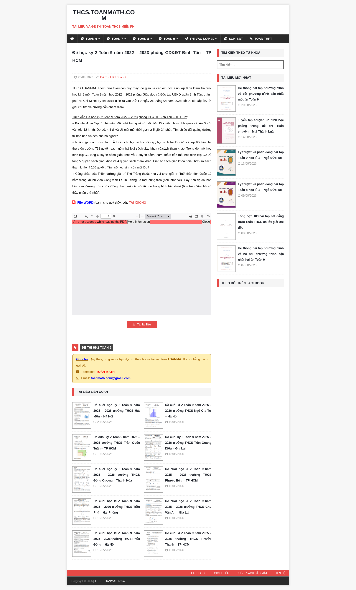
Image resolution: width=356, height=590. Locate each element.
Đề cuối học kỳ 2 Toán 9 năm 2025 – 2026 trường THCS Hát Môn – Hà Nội (116, 410)
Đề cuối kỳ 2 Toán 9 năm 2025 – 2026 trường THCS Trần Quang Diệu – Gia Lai (188, 442)
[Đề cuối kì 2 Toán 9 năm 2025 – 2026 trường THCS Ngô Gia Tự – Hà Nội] (154, 415)
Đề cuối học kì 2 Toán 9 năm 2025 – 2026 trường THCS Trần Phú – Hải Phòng (116, 506)
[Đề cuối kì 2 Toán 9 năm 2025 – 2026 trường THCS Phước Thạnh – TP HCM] (154, 543)
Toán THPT (262, 39)
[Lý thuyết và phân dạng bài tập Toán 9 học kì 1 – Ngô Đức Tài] (226, 163)
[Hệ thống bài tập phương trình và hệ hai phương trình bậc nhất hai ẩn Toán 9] (226, 259)
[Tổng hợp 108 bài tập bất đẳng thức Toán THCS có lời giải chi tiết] (226, 227)
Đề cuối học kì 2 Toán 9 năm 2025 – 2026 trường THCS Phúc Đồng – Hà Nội (116, 538)
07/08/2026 (248, 265)
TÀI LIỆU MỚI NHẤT (236, 77)
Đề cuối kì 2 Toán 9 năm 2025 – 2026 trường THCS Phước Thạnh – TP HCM (188, 538)
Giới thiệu (221, 573)
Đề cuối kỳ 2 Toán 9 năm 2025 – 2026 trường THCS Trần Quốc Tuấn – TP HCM (116, 442)
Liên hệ (280, 573)
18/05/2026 (176, 454)
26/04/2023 (85, 77)
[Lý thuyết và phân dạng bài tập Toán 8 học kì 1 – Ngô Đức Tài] (226, 195)
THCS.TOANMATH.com (110, 581)
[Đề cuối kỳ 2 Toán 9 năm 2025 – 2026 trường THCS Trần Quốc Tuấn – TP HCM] (82, 447)
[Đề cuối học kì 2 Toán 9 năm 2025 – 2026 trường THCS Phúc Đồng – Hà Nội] (82, 543)
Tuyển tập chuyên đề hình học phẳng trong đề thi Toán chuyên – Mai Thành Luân (261, 125)
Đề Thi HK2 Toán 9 (113, 77)
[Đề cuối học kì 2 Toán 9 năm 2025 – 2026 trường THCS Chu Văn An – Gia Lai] (154, 511)
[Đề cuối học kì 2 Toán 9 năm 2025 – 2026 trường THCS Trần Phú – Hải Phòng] (82, 511)
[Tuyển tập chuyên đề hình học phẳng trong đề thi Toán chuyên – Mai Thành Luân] (226, 130)
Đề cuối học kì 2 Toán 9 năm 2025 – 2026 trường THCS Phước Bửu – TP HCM (188, 474)
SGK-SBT (235, 39)
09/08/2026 (248, 195)
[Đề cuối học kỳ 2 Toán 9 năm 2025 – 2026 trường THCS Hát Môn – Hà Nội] (82, 415)
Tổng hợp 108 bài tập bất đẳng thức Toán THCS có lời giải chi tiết (261, 221)
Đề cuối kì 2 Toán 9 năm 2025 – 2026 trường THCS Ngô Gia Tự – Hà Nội (188, 410)
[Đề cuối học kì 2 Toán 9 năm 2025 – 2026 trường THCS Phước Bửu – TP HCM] (154, 479)
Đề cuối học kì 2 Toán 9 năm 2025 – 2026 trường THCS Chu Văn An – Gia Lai (188, 506)
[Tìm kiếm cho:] (250, 65)
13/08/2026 (248, 163)
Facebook (199, 573)
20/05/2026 (104, 422)
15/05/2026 (104, 550)
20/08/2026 (248, 105)
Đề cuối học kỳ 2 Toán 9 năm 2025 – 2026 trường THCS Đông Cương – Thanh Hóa (116, 474)
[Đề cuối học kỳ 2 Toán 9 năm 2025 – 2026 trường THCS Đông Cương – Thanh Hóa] (82, 479)
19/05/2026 (176, 422)
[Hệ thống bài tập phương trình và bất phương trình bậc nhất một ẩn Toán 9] (226, 98)
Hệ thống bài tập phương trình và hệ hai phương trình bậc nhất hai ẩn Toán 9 (261, 253)
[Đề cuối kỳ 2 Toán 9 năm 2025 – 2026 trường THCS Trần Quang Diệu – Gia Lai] (154, 447)
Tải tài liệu (143, 324)
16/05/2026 (104, 486)
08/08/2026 (248, 233)
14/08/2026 (248, 137)
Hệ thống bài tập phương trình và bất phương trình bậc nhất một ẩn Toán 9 (261, 93)
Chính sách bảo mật (252, 573)
